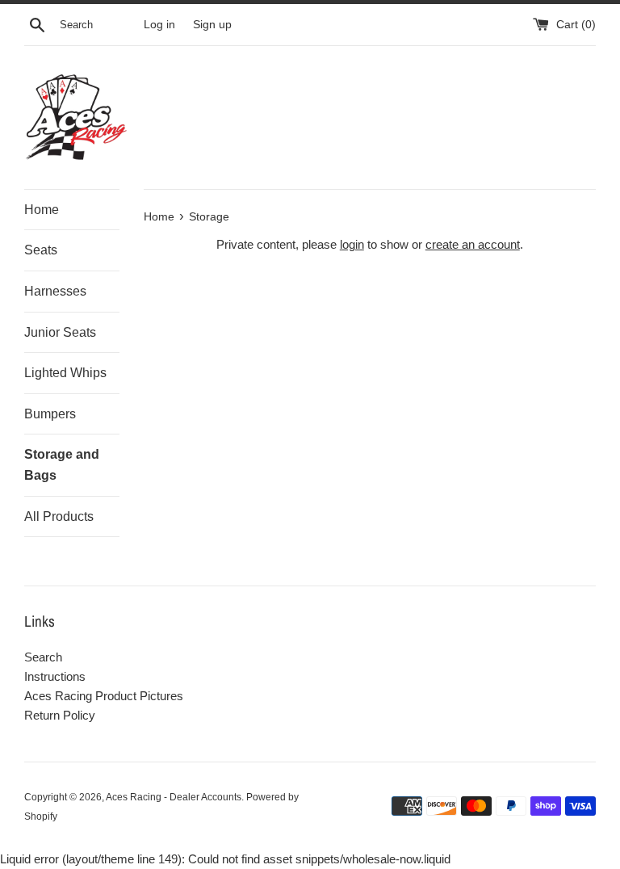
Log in (159, 25)
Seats (40, 250)
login (352, 244)
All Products (59, 516)
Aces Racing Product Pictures (103, 696)
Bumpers (50, 414)
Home (41, 209)
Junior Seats (60, 332)
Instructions (55, 676)
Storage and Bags (61, 464)
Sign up (212, 25)
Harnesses (55, 291)
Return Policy (59, 715)
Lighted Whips (65, 373)
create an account (472, 244)
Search (43, 657)
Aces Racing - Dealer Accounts (173, 797)
